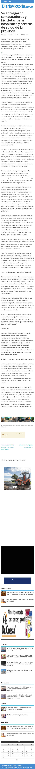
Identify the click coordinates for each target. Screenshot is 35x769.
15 (26, 751)
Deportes (29, 767)
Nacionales (17, 767)
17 (3, 753)
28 (22, 755)
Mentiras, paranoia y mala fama (16, 715)
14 (22, 751)
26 (12, 755)
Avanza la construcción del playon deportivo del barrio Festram (7, 447)
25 (8, 755)
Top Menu (8, 2)
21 (22, 753)
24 (3, 755)
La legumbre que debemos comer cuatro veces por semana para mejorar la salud (20, 593)
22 (26, 753)
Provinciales (25, 34)
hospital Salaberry (15, 425)
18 (8, 753)
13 (17, 751)
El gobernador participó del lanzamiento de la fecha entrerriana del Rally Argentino (19, 688)
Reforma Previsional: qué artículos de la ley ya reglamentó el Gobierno (19, 649)
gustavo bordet (7, 425)
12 (12, 751)
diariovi (4, 34)
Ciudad (5, 767)
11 (8, 751)
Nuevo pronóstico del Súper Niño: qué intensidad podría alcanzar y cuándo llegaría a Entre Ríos (19, 696)
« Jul (17, 759)
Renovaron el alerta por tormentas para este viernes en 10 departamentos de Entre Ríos (19, 663)
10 (3, 751)
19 (12, 753)
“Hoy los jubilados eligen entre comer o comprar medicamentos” (19, 708)
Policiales (10, 767)
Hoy (2, 767)
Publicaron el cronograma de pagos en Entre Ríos (19, 671)
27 (17, 755)
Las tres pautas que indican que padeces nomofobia (20, 600)
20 (17, 753)
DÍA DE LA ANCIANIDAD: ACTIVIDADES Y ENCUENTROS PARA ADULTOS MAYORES (19, 656)
